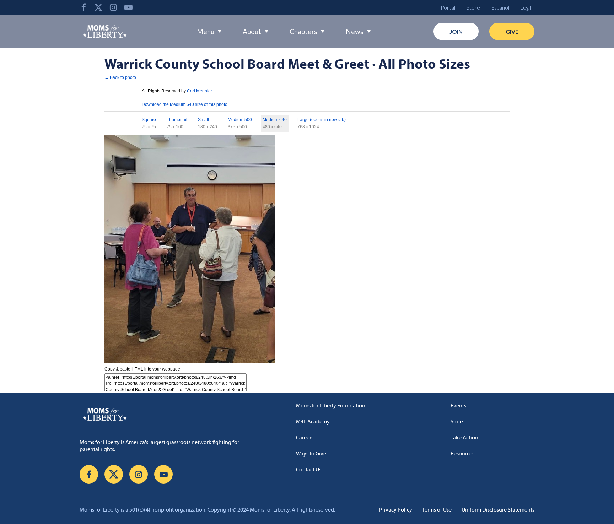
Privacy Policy (395, 509)
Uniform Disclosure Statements (498, 509)
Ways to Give (311, 453)
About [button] (252, 31)
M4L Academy (313, 421)
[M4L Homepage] (105, 31)
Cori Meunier (199, 90)
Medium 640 (275, 119)
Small (203, 119)
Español (500, 7)
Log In (527, 7)
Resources (462, 453)
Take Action (464, 437)
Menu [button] (205, 31)
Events (458, 405)
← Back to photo (120, 77)
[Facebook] (83, 7)
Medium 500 (240, 119)
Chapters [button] (303, 31)
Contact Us (308, 469)
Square (149, 119)
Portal (448, 7)
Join (456, 31)
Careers (304, 437)
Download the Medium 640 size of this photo (184, 104)
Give (512, 31)
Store (473, 7)
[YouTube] (128, 7)
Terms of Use (437, 509)
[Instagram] (113, 7)
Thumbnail (177, 119)
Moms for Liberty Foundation (330, 405)
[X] (98, 7)
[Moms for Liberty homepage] (166, 414)
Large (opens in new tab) (321, 119)
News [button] (354, 31)
